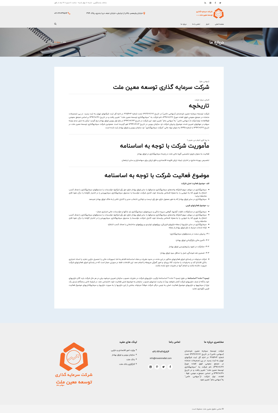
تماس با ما (196, 24)
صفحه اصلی (219, 24)
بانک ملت (130, 359)
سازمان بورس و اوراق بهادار (123, 355)
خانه (64, 42)
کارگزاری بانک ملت (127, 364)
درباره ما (183, 24)
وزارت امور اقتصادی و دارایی (123, 350)
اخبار (207, 24)
